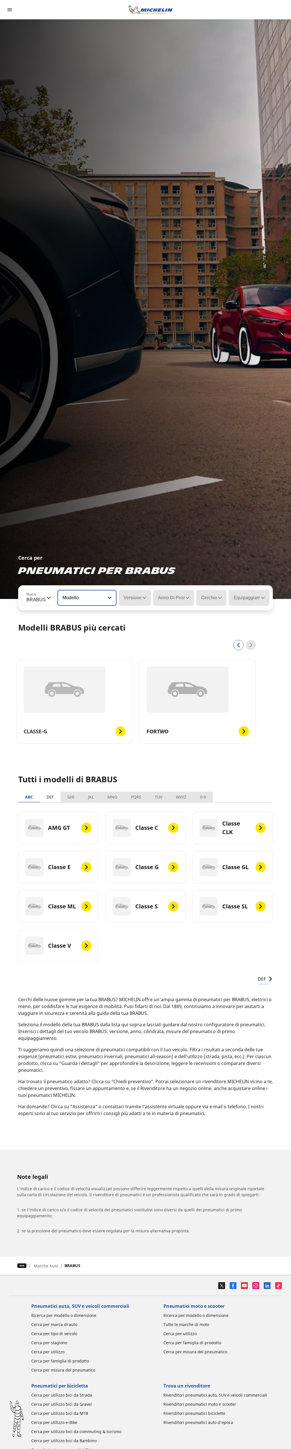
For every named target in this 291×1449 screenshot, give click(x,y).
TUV (158, 797)
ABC (29, 797)
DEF (50, 797)
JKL (91, 797)
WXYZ (181, 797)
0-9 (203, 797)
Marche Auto (46, 1266)
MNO (112, 797)
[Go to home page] (150, 10)
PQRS (136, 797)
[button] (48, 598)
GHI (70, 797)
